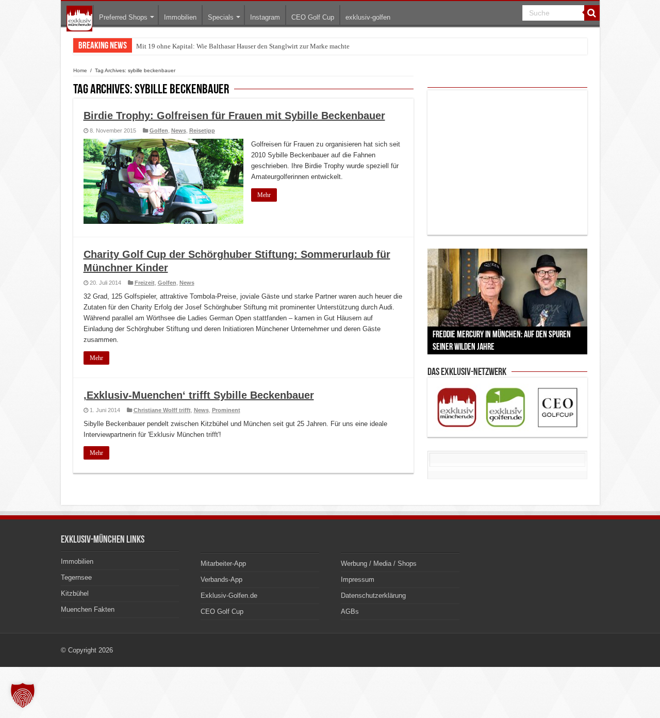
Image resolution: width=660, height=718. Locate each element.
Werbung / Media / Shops (379, 563)
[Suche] (592, 13)
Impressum (357, 579)
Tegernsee (76, 577)
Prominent (226, 410)
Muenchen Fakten (87, 609)
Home (80, 70)
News (178, 130)
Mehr (264, 195)
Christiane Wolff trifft (162, 410)
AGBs (350, 611)
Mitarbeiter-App (223, 563)
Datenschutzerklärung (373, 595)
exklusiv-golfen (367, 17)
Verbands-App (221, 579)
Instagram (265, 17)
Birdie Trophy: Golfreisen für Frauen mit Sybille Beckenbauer (234, 115)
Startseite (79, 18)
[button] (22, 695)
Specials (221, 17)
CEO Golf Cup (312, 17)
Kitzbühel (75, 593)
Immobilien (180, 17)
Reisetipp (202, 130)
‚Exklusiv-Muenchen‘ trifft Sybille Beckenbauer (199, 395)
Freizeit (145, 283)
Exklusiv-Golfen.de (229, 595)
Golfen (159, 130)
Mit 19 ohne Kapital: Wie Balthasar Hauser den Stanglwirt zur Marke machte (243, 46)
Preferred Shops (123, 17)
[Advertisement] (507, 162)
